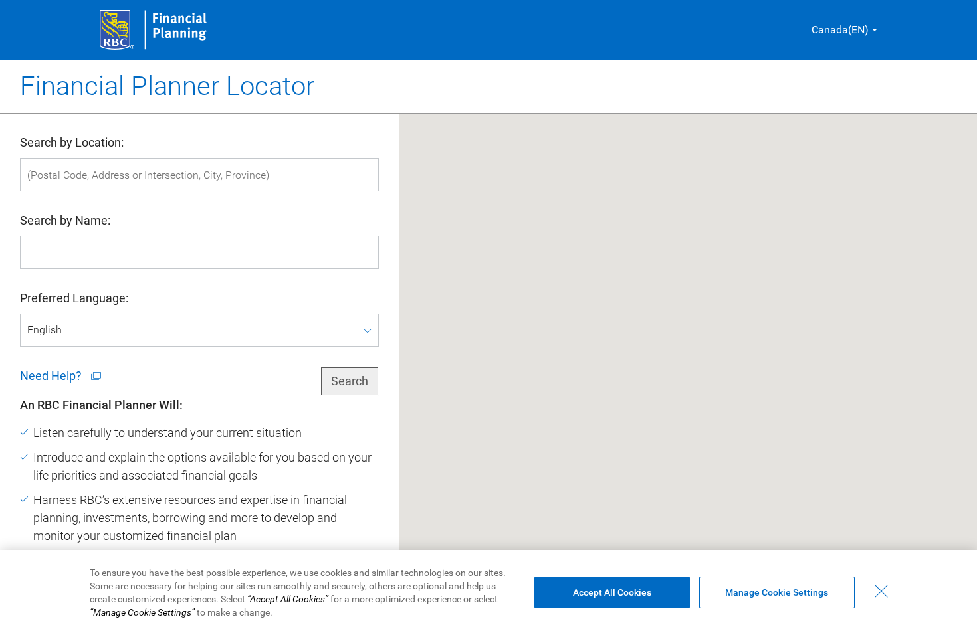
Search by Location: (72, 142)
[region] (488, 592)
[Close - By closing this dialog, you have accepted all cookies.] (881, 591)
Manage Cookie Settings (776, 592)
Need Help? (52, 376)
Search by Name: (65, 220)
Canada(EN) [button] (840, 29)
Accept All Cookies (612, 592)
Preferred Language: (74, 298)
